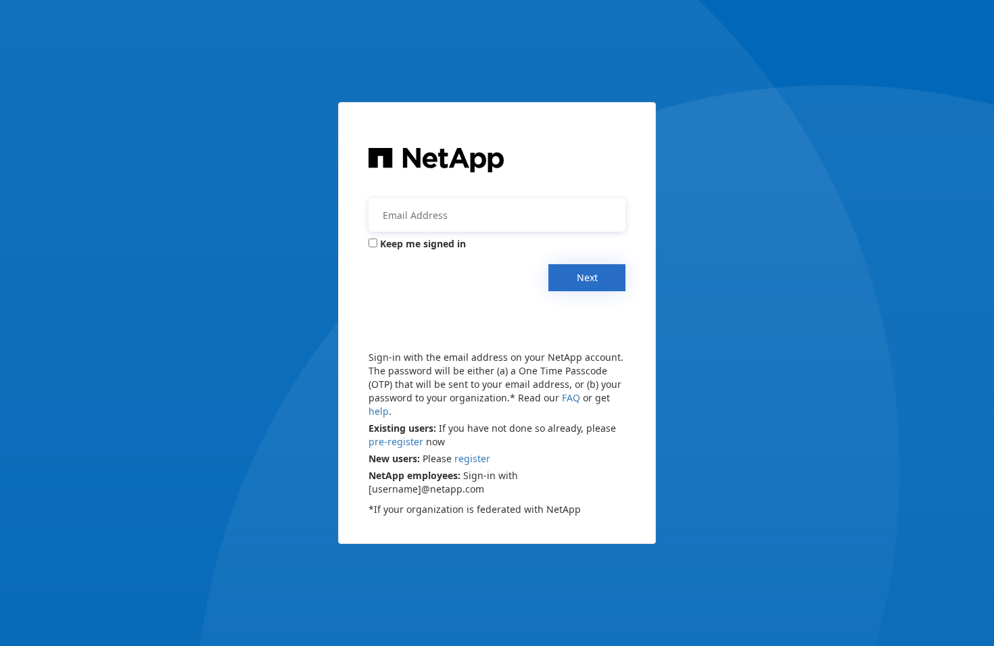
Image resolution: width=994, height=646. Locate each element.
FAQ (571, 397)
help (379, 411)
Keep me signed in (423, 243)
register (472, 458)
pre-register (396, 441)
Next (587, 277)
